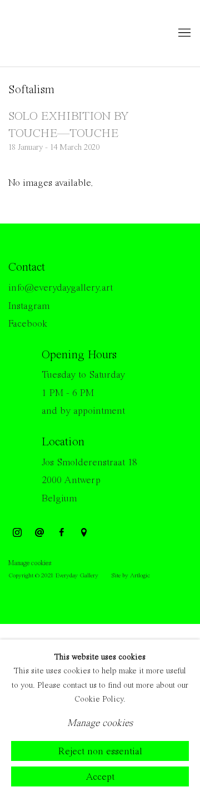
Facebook (27, 324)
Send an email (39, 533)
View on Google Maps (84, 533)
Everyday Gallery (52, 33)
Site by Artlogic (130, 575)
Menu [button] (183, 33)
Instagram (28, 306)
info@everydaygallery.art (60, 288)
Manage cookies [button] (29, 563)
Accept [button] (100, 776)
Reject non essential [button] (100, 751)
